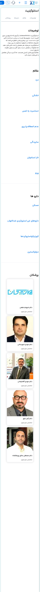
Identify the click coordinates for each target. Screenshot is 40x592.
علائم (24, 18)
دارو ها (16, 18)
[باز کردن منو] (26, 2)
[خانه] (33, 2)
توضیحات (33, 18)
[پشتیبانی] (13, 2)
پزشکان (8, 18)
